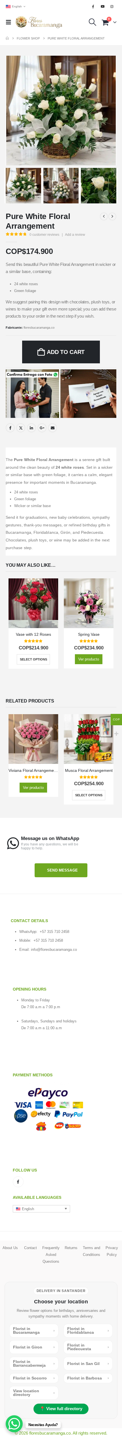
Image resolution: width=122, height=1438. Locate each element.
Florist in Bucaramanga (34, 1330)
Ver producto (88, 659)
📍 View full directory (61, 1408)
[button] (10, 22)
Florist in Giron (34, 1347)
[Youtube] (103, 7)
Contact (30, 1248)
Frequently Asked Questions (51, 1255)
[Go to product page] (33, 603)
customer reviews (44, 235)
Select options (33, 659)
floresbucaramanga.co (39, 327)
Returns (71, 1248)
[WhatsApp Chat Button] (14, 1423)
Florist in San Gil (88, 1363)
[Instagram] (112, 7)
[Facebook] (93, 7)
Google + (42, 427)
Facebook (10, 427)
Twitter (20, 427)
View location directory (34, 1393)
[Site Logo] (39, 22)
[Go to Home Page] (7, 38)
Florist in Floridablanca (88, 1330)
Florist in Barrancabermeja (34, 1363)
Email (52, 427)
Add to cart (66, 352)
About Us (10, 1248)
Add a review (75, 235)
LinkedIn (31, 427)
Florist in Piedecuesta (88, 1347)
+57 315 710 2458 (54, 932)
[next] (112, 216)
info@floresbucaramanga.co (54, 949)
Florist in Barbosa (88, 1378)
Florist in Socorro (34, 1378)
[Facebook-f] (18, 1181)
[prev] (104, 216)
